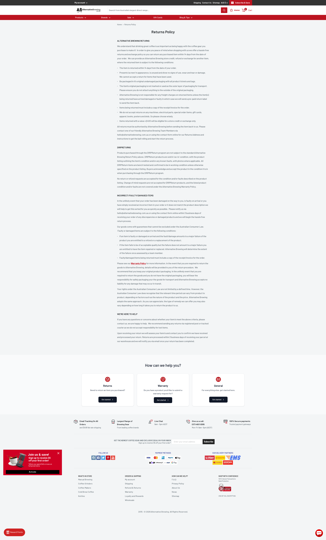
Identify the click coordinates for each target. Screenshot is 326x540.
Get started (106, 399)
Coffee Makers (84, 487)
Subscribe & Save (242, 3)
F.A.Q (174, 479)
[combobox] (167, 10)
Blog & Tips (185, 17)
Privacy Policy (178, 483)
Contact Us (206, 3)
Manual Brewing (85, 479)
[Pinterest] (108, 458)
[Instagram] (93, 458)
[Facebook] (98, 458)
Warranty (129, 492)
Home (119, 24)
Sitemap (216, 3)
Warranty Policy (138, 263)
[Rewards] (14, 532)
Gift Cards (157, 17)
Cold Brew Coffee (86, 492)
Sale (129, 17)
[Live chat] (319, 533)
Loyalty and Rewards (134, 496)
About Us (176, 487)
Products (79, 17)
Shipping (197, 3)
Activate (32, 472)
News (174, 492)
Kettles (81, 496)
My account (79, 2)
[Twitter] (103, 458)
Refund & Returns (133, 487)
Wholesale (129, 500)
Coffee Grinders (85, 483)
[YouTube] (113, 458)
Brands (104, 17)
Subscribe (208, 441)
